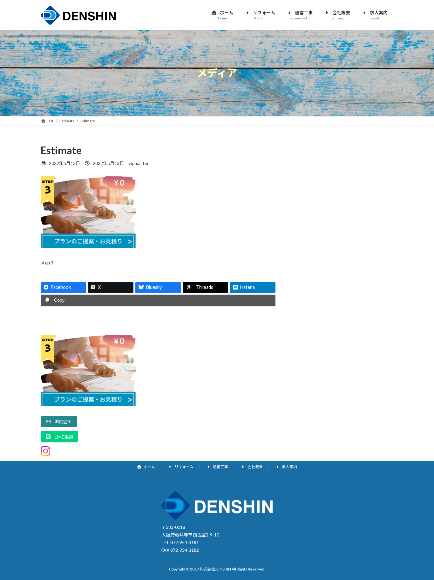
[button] (59, 421)
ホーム (149, 466)
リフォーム (183, 466)
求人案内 (289, 466)
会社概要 (255, 466)
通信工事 (220, 466)
